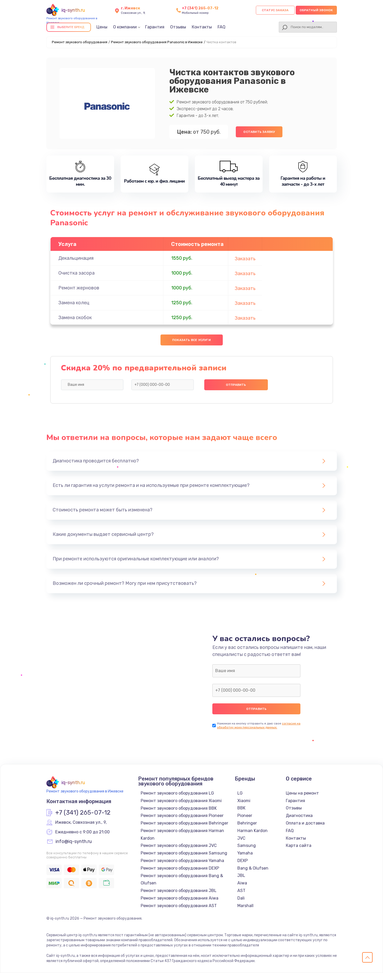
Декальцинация (76, 258)
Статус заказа (275, 10)
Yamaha (245, 853)
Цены (101, 26)
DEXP (242, 860)
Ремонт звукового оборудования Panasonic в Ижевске (157, 42)
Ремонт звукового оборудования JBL (179, 890)
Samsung (246, 845)
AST (241, 890)
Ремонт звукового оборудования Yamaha (182, 860)
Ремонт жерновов (78, 288)
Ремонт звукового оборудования (79, 42)
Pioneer (244, 815)
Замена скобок (75, 317)
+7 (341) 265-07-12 (200, 8)
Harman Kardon (252, 830)
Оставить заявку (259, 132)
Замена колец (73, 303)
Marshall (245, 905)
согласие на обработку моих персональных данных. (258, 725)
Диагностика (299, 815)
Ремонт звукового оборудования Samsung (184, 853)
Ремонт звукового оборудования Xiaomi (181, 800)
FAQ (221, 26)
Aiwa (242, 883)
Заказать (245, 259)
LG (240, 793)
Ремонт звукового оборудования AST (179, 905)
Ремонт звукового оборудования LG (177, 793)
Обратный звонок (316, 10)
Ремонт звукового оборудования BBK (179, 808)
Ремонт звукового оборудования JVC (179, 845)
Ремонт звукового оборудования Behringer (184, 823)
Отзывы (178, 26)
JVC (241, 838)
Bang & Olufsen (252, 868)
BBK (241, 807)
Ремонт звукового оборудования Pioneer (182, 815)
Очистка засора (76, 273)
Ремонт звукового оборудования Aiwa (179, 898)
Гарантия (154, 26)
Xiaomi (243, 800)
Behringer (247, 823)
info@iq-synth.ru (73, 841)
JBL (241, 875)
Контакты (202, 26)
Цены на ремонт (302, 793)
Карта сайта (298, 845)
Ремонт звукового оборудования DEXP (180, 868)
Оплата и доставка (305, 823)
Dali (241, 898)
